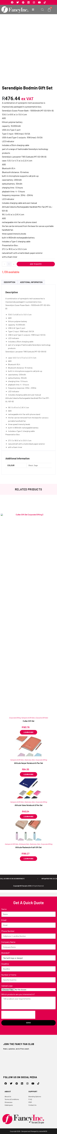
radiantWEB (43, 1131)
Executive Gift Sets (41, 718)
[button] (33, 9)
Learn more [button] (28, 732)
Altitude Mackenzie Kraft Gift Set (28, 847)
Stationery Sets (29, 760)
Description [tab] (9, 282)
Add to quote (36, 264)
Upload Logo (7, 985)
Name (4, 909)
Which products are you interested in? (18, 994)
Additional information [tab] (31, 282)
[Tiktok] (44, 2)
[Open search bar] (42, 9)
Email (3, 920)
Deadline (5, 963)
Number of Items (8, 974)
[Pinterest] (23, 2)
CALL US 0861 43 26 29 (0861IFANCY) (12, 878)
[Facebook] (12, 2)
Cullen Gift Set (28, 721)
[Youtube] (39, 2)
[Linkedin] (28, 2)
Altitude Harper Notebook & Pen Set (28, 763)
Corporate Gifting (15, 718)
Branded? (5, 953)
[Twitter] (17, 2)
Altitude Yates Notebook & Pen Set (28, 805)
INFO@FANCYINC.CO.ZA (49, 878)
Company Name (8, 942)
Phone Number (7, 931)
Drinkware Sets (24, 844)
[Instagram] (34, 2)
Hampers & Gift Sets (28, 718)
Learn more (28, 774)
